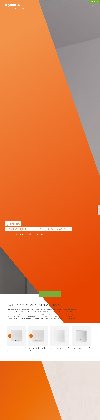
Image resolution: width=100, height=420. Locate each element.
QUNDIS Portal (94, 1)
